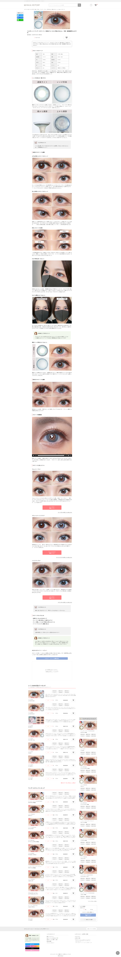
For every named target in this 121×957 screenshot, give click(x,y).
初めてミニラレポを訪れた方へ (52, 938)
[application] (52, 437)
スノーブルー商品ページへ (52, 507)
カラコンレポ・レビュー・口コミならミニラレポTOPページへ (36, 928)
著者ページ (32, 950)
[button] (52, 436)
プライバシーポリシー (50, 942)
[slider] (51, 455)
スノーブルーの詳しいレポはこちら (65, 512)
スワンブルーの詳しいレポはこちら (65, 602)
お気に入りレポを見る (91, 928)
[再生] (33, 455)
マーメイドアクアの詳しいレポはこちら (64, 557)
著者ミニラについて (50, 936)
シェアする (21, 15)
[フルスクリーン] (70, 455)
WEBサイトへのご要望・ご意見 (52, 939)
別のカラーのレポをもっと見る (68, 782)
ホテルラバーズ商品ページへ (88, 915)
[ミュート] (68, 455)
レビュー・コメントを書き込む (52, 658)
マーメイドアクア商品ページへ (52, 552)
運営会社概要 (49, 941)
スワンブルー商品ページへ (52, 597)
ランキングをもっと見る (92, 901)
